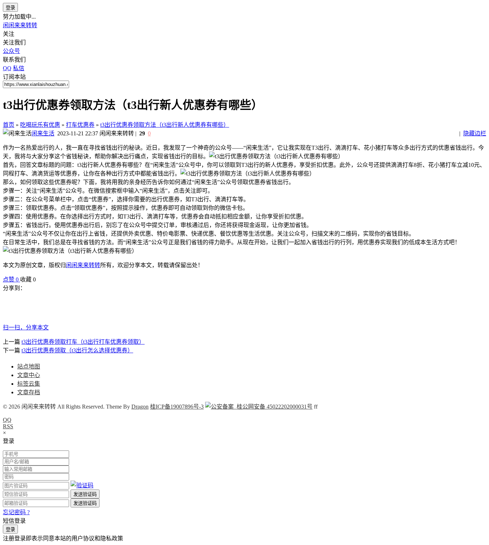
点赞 (11, 279)
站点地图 (28, 366)
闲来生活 (43, 133)
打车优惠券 (80, 125)
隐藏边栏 (474, 133)
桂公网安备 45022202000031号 (273, 407)
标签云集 (28, 384)
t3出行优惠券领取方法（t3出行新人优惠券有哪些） (164, 125)
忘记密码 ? (16, 512)
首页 (8, 125)
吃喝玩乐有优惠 (40, 125)
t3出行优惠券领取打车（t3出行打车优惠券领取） (83, 342)
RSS (8, 426)
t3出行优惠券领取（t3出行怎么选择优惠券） (77, 350)
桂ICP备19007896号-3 (177, 407)
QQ (7, 420)
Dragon (140, 407)
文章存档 (28, 392)
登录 (10, 7)
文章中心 (28, 375)
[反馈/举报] (39, 279)
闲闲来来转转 (20, 25)
